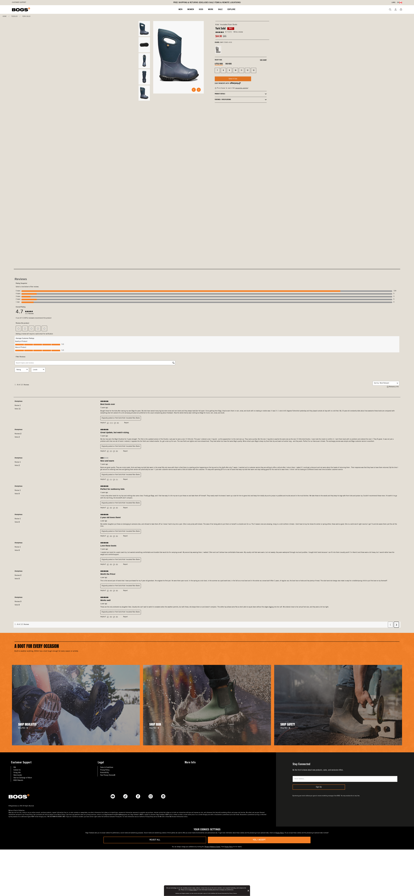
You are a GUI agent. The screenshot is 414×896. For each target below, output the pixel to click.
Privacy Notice (193, 889)
